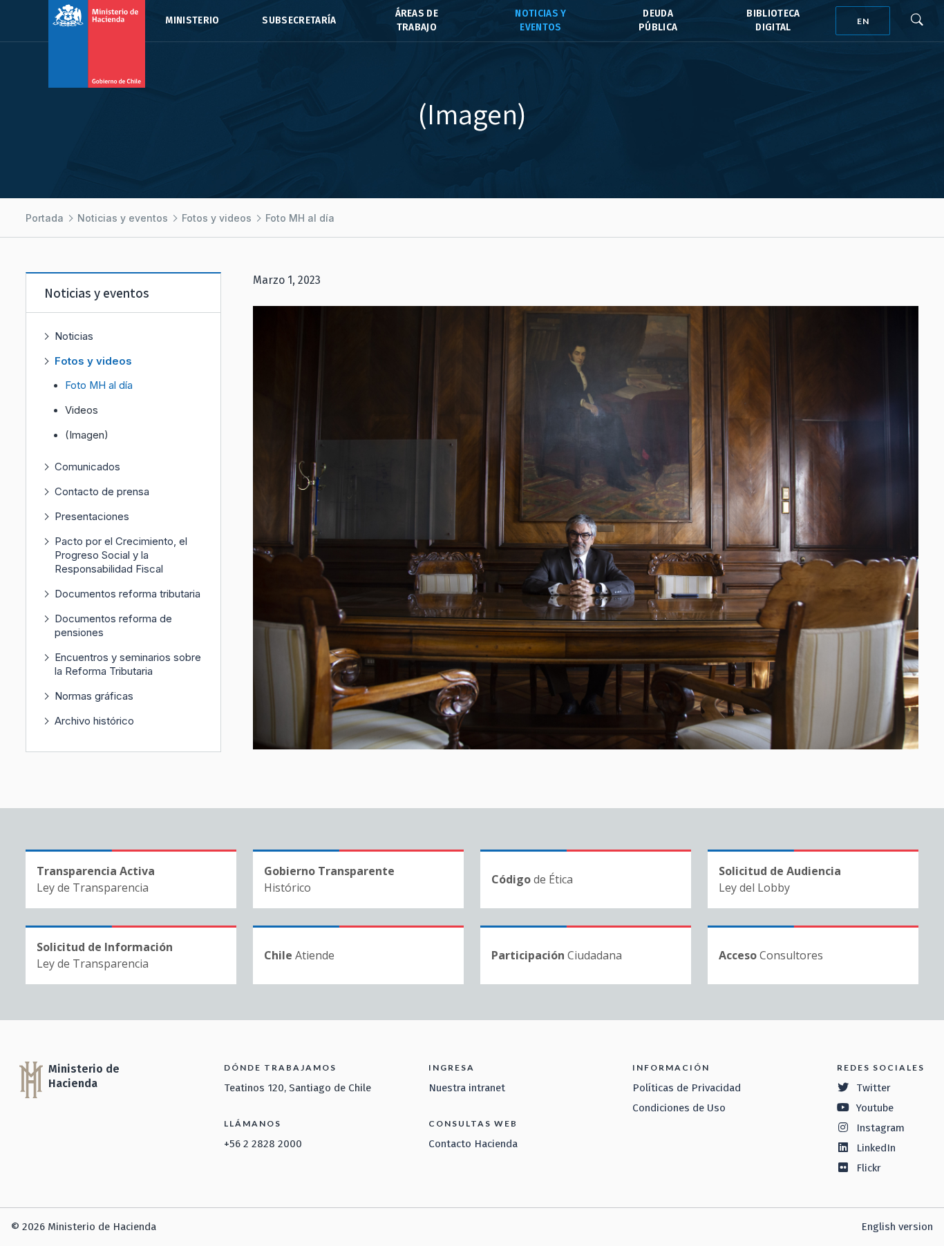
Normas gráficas (94, 695)
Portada (45, 218)
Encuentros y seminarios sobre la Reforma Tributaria (128, 664)
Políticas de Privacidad (686, 1088)
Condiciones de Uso (679, 1108)
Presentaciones (92, 516)
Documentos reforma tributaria (127, 593)
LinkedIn (876, 1148)
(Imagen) (86, 435)
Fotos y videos (217, 218)
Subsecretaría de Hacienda (298, 21)
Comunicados (87, 466)
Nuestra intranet (466, 1088)
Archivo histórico (94, 720)
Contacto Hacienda (473, 1144)
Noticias (74, 336)
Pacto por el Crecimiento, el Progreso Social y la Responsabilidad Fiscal (121, 555)
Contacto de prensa (102, 491)
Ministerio (192, 20)
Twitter (873, 1088)
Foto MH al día (299, 218)
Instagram (880, 1128)
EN (863, 21)
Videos (81, 410)
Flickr (868, 1168)
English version (897, 1226)
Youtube (875, 1108)
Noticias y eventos (122, 218)
